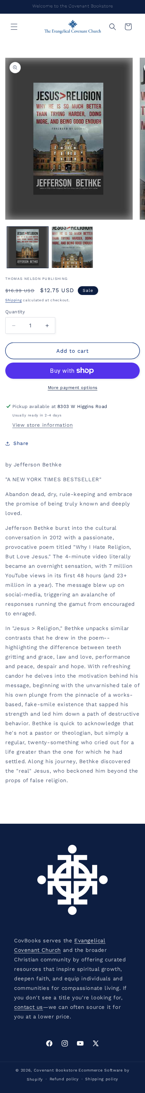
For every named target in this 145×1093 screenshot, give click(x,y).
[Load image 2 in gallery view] (72, 247)
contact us (28, 1007)
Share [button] (21, 443)
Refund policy (64, 1079)
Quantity (15, 311)
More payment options (72, 387)
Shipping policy (101, 1079)
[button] (14, 26)
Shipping (13, 300)
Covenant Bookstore (55, 1070)
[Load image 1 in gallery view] (27, 247)
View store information (42, 425)
